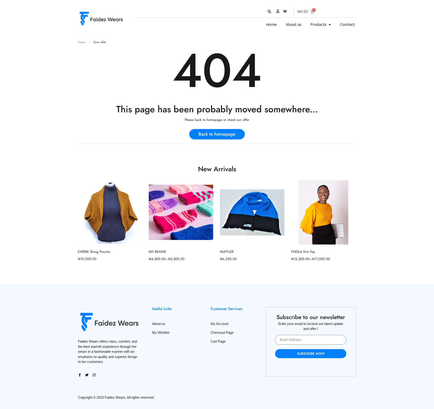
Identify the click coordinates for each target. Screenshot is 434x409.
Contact (347, 24)
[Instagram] (94, 375)
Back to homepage (217, 134)
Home (271, 24)
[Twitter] (87, 375)
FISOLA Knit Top (303, 251)
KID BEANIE (157, 251)
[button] (269, 12)
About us (293, 24)
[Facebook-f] (79, 375)
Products (318, 24)
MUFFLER (227, 251)
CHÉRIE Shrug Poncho (94, 251)
